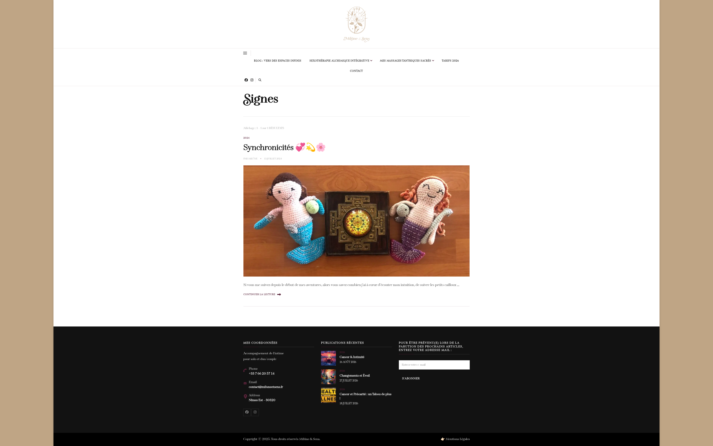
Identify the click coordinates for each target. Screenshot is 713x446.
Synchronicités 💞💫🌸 (284, 148)
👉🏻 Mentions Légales (455, 439)
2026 (342, 352)
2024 (246, 138)
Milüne (253, 159)
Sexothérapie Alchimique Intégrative (339, 61)
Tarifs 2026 (450, 61)
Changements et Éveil (355, 376)
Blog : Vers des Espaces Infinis (277, 61)
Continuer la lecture (259, 294)
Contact (356, 71)
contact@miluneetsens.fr (266, 387)
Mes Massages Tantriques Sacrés (405, 61)
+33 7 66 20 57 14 (262, 373)
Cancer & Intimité (352, 357)
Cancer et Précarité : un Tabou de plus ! (365, 396)
